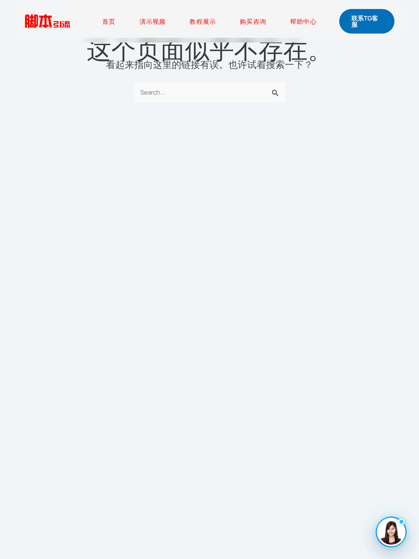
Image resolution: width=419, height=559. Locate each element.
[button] (366, 21)
